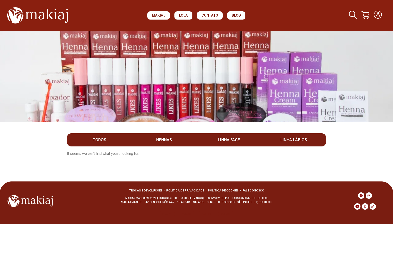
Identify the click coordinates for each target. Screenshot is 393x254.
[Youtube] (357, 206)
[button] (158, 15)
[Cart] (365, 15)
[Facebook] (361, 195)
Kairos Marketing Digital (250, 198)
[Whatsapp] (365, 206)
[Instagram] (369, 195)
